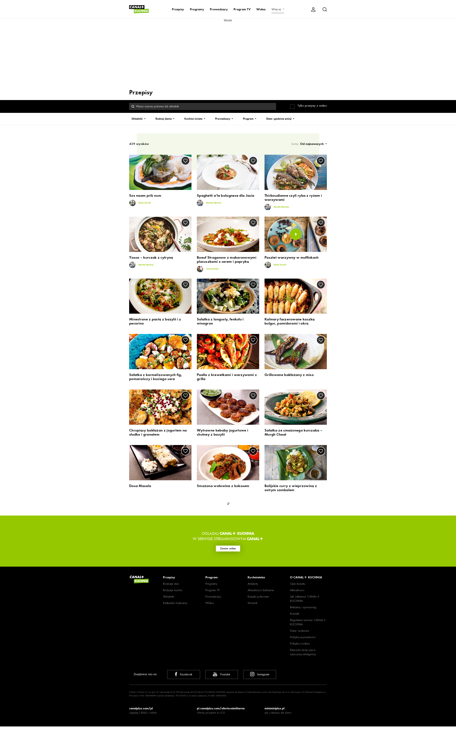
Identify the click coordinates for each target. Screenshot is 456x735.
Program (248, 118)
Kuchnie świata (193, 118)
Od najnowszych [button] (312, 144)
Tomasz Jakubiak (139, 547)
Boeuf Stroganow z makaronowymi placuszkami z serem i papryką (226, 259)
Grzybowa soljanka (281, 510)
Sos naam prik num (145, 195)
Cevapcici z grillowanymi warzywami (218, 602)
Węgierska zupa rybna (148, 600)
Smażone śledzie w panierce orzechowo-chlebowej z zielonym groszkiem (157, 635)
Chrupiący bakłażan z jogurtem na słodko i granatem (158, 432)
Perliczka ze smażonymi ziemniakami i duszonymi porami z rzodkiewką (294, 541)
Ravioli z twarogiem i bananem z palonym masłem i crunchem (224, 574)
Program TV (242, 9)
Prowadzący (219, 9)
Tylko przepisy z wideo (312, 106)
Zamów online (228, 727)
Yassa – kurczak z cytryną (151, 257)
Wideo (261, 9)
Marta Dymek (144, 203)
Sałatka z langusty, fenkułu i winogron (220, 321)
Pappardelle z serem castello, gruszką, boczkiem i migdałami (155, 665)
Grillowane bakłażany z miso (289, 375)
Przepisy (178, 9)
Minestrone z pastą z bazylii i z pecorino (155, 321)
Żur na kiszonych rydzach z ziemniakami (152, 539)
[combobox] (202, 106)
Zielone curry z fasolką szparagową (227, 631)
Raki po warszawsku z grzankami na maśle (296, 665)
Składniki (137, 118)
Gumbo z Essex (142, 510)
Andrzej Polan (212, 269)
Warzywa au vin (143, 572)
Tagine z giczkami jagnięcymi (221, 510)
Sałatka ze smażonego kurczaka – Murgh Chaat (293, 432)
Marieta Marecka (213, 203)
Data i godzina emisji (279, 118)
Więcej (276, 9)
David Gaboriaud (139, 606)
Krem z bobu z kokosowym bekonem (296, 631)
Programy (197, 9)
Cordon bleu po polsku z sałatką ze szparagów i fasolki (226, 665)
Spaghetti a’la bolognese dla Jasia (225, 195)
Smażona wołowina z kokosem (223, 486)
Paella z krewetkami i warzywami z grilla (227, 377)
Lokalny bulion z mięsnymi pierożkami (219, 539)
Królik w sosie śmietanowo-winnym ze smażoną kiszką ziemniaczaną (294, 574)
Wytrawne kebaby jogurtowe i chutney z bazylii (222, 432)
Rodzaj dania (164, 118)
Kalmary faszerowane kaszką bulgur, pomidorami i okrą (290, 321)
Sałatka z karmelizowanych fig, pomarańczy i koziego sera (155, 377)
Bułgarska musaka (280, 600)
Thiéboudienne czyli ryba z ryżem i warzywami (293, 197)
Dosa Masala (140, 486)
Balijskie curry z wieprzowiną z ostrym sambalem (291, 488)
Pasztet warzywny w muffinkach (292, 257)
